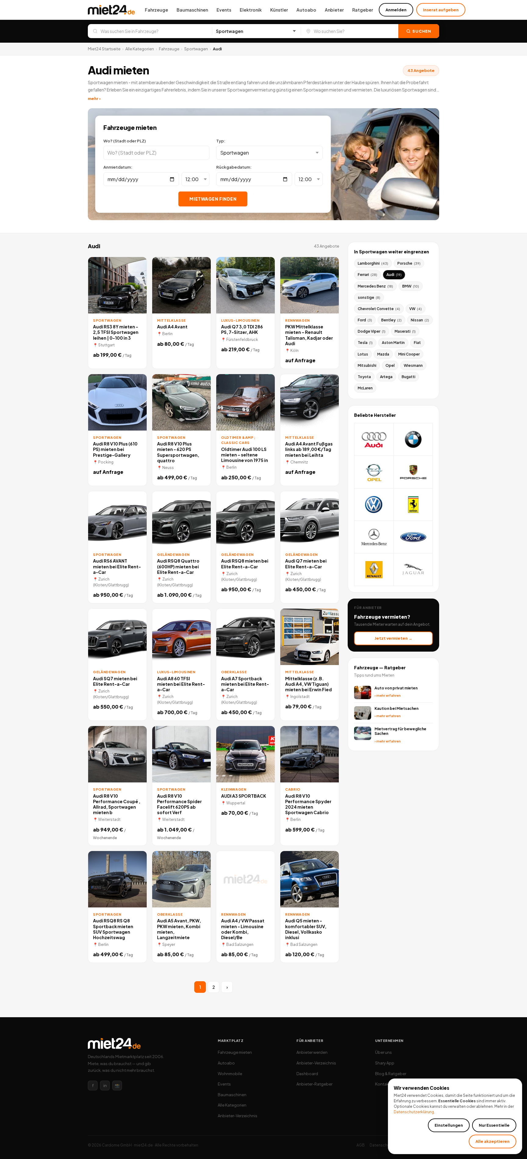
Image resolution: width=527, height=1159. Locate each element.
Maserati (405, 331)
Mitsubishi (367, 365)
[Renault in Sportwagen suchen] (374, 569)
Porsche (409, 263)
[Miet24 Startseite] (111, 10)
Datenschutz (381, 1145)
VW (415, 308)
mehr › (94, 98)
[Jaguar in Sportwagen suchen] (413, 569)
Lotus (363, 354)
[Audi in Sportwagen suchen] (374, 439)
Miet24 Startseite (104, 48)
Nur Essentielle (494, 1125)
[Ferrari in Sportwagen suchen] (413, 504)
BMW (410, 286)
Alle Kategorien (139, 48)
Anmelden (396, 9)
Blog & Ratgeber (390, 1073)
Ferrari (367, 274)
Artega (386, 376)
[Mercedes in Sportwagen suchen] (374, 537)
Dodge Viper (371, 331)
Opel (390, 365)
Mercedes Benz (375, 286)
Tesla (365, 342)
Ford (365, 320)
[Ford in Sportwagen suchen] (413, 537)
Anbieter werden (312, 1052)
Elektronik (251, 10)
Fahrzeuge (156, 10)
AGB (361, 1145)
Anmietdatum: (117, 167)
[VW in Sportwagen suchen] (374, 504)
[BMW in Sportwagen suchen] (413, 439)
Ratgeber (362, 10)
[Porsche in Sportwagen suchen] (413, 472)
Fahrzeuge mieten (235, 1052)
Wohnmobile (230, 1073)
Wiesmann (413, 365)
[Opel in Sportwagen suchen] (374, 472)
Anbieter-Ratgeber (314, 1084)
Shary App (384, 1063)
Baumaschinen (192, 10)
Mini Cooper (409, 354)
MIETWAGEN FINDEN (212, 199)
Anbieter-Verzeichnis (237, 1115)
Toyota (364, 376)
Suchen (421, 31)
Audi (394, 274)
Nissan (420, 320)
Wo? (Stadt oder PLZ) (124, 140)
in (105, 1085)
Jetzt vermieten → (393, 638)
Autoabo (306, 10)
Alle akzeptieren (492, 1141)
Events (224, 10)
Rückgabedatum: (234, 167)
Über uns (383, 1052)
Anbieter (334, 10)
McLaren (365, 388)
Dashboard (307, 1073)
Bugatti (408, 376)
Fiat (417, 342)
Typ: (220, 140)
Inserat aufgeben (441, 9)
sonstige (369, 297)
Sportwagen (196, 48)
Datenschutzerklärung (414, 1112)
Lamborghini (373, 263)
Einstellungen (449, 1125)
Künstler (279, 10)
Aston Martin (393, 342)
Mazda (383, 354)
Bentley (391, 320)
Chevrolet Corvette (379, 308)
